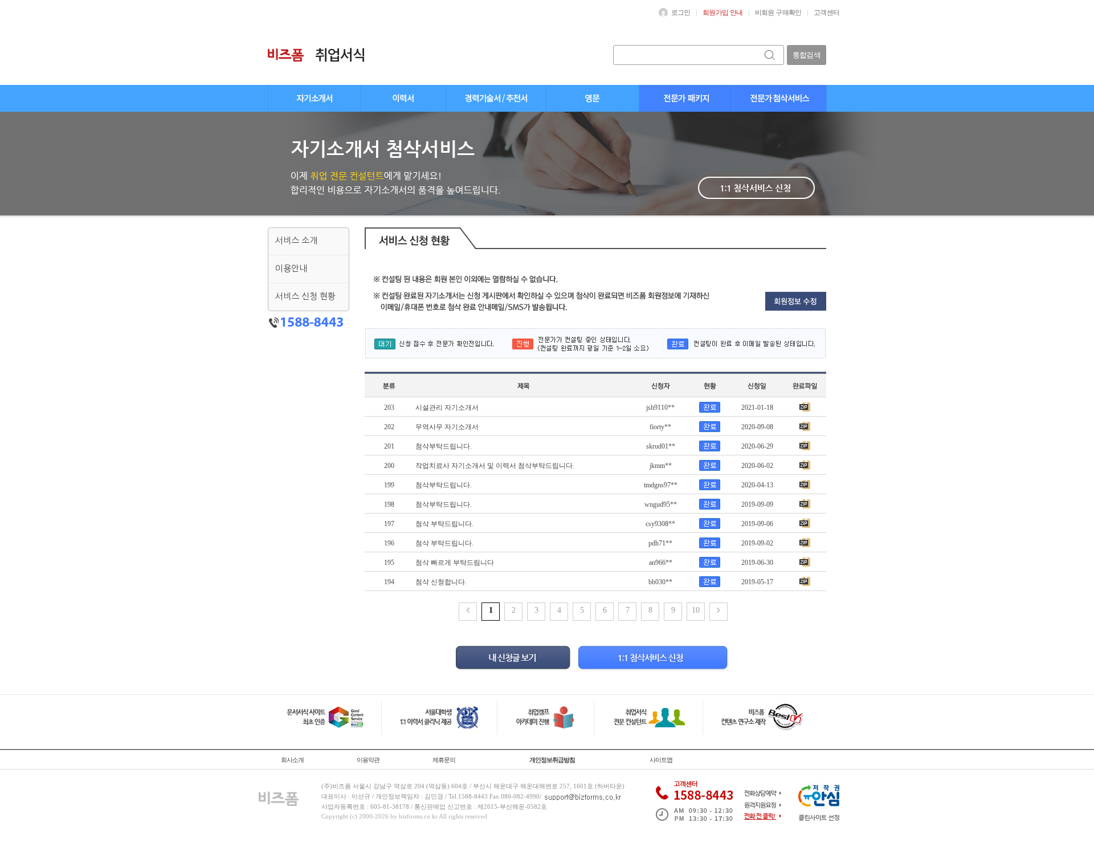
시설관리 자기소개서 (447, 408)
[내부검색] (770, 55)
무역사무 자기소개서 (447, 427)
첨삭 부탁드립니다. (444, 524)
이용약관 (368, 759)
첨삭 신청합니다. (441, 582)
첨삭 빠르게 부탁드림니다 (454, 563)
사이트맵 (661, 759)
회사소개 (292, 759)
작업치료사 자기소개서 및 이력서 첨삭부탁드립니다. (494, 466)
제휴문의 (443, 759)
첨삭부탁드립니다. (443, 446)
